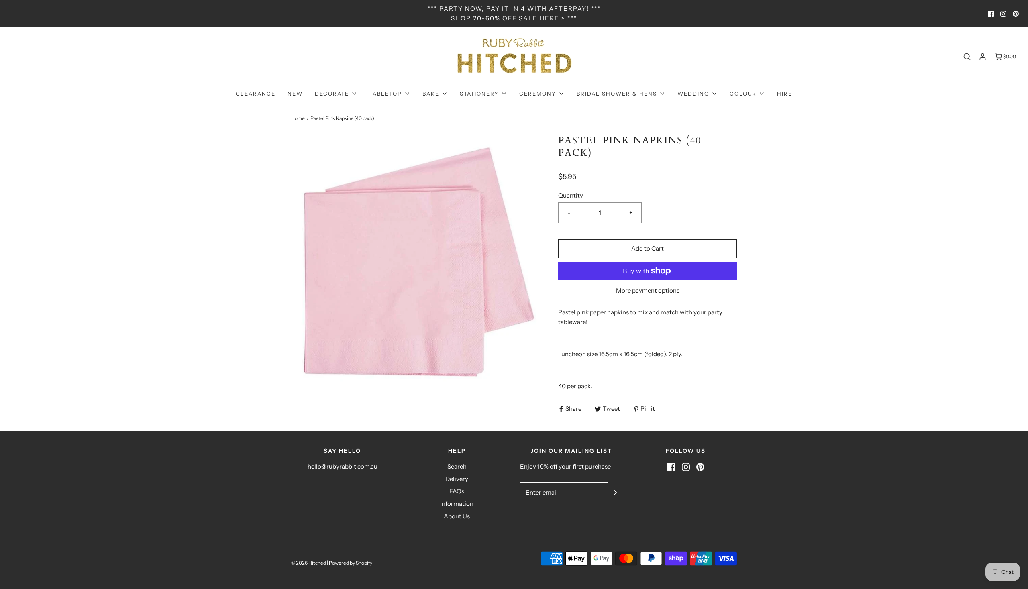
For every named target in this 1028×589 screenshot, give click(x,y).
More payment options (647, 290)
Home (298, 118)
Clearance (255, 93)
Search (457, 466)
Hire (784, 93)
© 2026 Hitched (308, 563)
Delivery (456, 479)
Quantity (570, 195)
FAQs (456, 491)
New (295, 93)
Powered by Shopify (350, 563)
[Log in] (982, 57)
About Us (457, 516)
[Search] (967, 57)
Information (456, 503)
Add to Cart (647, 248)
